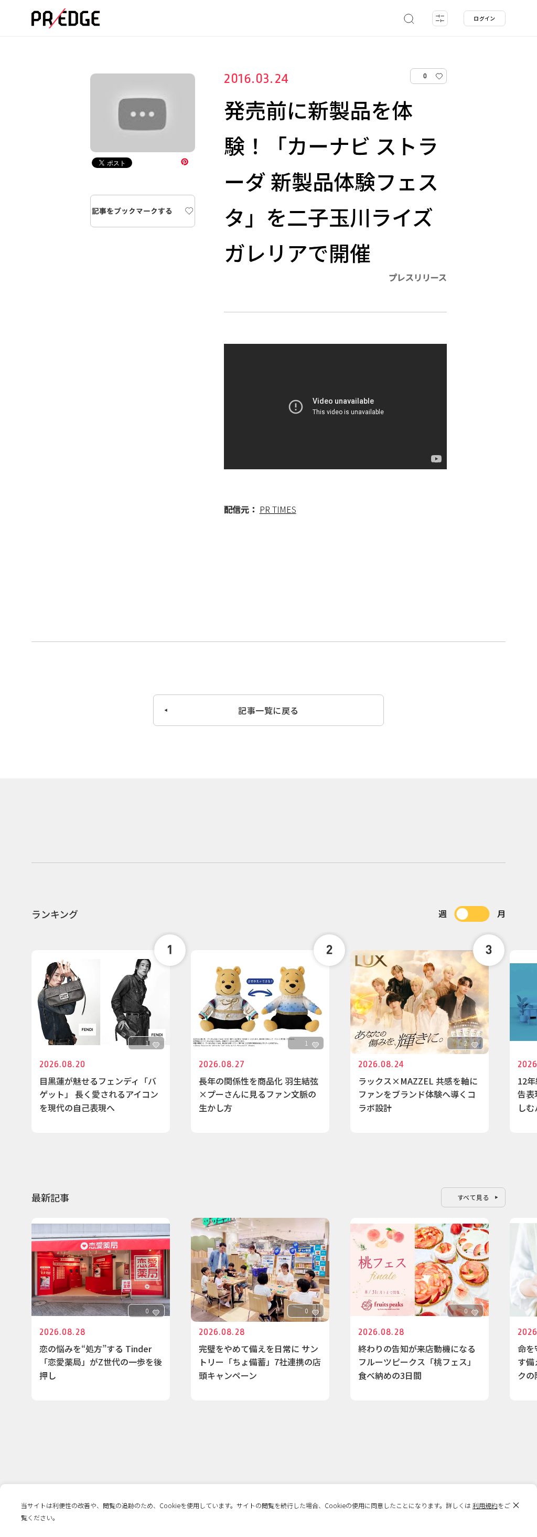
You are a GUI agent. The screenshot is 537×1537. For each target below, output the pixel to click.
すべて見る (473, 1197)
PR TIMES (278, 509)
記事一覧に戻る (268, 710)
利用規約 (485, 1505)
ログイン (485, 18)
